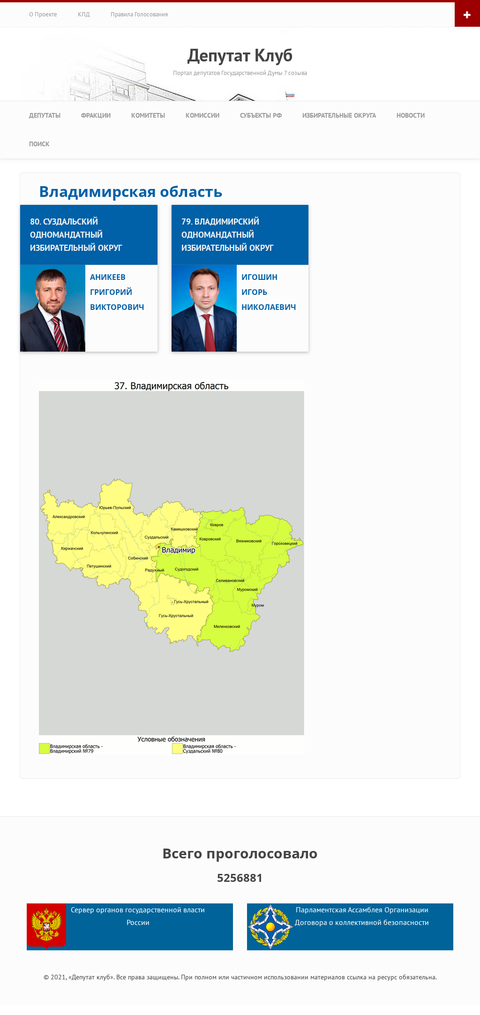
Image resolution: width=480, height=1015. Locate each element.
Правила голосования (139, 14)
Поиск (39, 144)
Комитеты (148, 115)
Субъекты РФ (261, 115)
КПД (84, 14)
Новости (411, 115)
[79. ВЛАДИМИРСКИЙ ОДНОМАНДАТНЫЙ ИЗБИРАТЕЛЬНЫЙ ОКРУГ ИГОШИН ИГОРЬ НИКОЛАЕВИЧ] (240, 206)
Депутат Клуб (240, 55)
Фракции (96, 115)
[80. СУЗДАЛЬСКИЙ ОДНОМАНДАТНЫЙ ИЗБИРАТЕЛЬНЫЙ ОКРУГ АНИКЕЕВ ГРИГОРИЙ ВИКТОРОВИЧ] (89, 206)
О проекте (43, 14)
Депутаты (44, 115)
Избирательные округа (339, 115)
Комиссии (202, 115)
